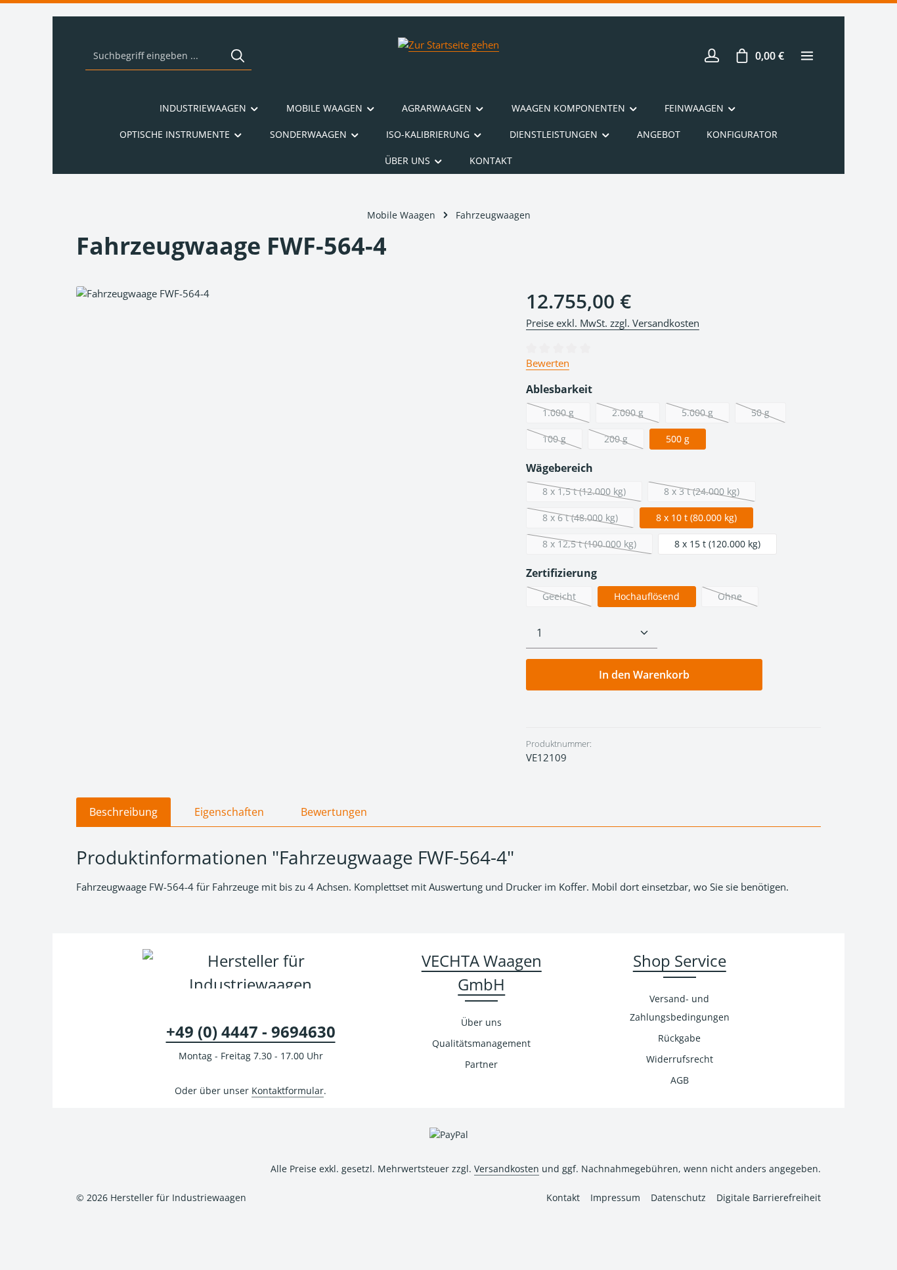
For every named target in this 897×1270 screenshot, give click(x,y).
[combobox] (155, 56)
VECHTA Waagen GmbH (482, 972)
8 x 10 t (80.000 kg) (696, 517)
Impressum (615, 1197)
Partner (481, 1064)
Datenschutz (678, 1197)
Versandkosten (506, 1168)
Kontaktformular (288, 1090)
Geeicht (567, 598)
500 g (677, 439)
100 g (562, 441)
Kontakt (563, 1197)
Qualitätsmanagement (481, 1043)
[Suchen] (238, 56)
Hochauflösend (647, 596)
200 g (624, 441)
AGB (679, 1080)
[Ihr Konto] (711, 56)
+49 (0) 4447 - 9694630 (251, 1031)
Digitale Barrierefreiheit (768, 1197)
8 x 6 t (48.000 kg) (588, 519)
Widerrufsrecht (679, 1059)
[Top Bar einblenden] (807, 56)
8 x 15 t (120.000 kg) (717, 544)
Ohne (738, 598)
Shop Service (679, 960)
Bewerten (547, 363)
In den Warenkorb (644, 674)
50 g (768, 414)
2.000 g (636, 414)
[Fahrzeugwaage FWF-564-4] (287, 427)
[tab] (123, 811)
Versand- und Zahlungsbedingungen (680, 1007)
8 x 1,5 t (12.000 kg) (592, 493)
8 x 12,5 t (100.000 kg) (597, 546)
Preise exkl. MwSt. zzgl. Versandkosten (612, 322)
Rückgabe (679, 1038)
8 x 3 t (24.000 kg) (710, 493)
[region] (288, 427)
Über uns (481, 1022)
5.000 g (706, 414)
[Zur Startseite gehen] (448, 55)
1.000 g (566, 414)
